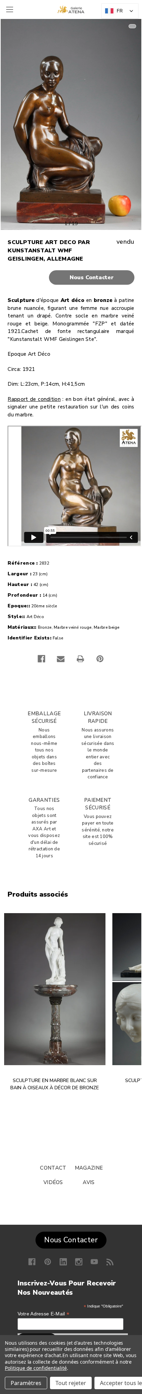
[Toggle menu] (9, 9)
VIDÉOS (53, 1182)
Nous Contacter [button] (71, 1240)
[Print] (80, 659)
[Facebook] (41, 659)
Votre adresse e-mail (44, 1314)
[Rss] (110, 1261)
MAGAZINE (89, 1167)
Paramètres (26, 1383)
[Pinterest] (100, 659)
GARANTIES (44, 800)
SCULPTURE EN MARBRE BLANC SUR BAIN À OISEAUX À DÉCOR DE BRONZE (54, 1084)
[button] (71, 277)
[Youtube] (94, 1261)
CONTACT (53, 1167)
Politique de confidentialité (36, 1368)
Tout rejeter (70, 1383)
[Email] (60, 659)
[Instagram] (78, 1261)
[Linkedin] (63, 1261)
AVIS (88, 1182)
